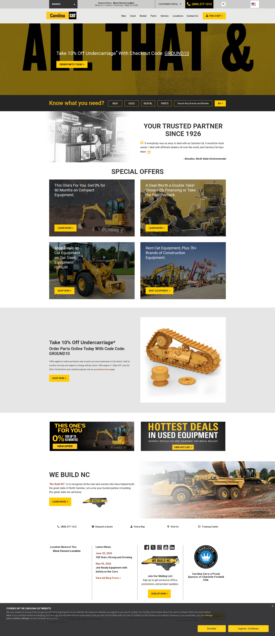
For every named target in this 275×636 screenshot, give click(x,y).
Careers (108, 5)
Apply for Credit (131, 5)
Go (219, 103)
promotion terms (102, 369)
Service (165, 16)
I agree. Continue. (248, 628)
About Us (99, 5)
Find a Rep (139, 526)
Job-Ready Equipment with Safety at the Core (111, 567)
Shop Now (58, 378)
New (123, 16)
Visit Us (174, 526)
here (8, 615)
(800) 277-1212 (202, 4)
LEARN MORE (59, 501)
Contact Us (192, 16)
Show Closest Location (123, 3)
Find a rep (215, 16)
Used (133, 16)
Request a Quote (104, 526)
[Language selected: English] (254, 4)
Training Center (209, 526)
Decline (211, 628)
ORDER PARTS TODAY (71, 64)
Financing (118, 5)
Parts (153, 16)
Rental (143, 16)
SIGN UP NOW (158, 593)
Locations (178, 16)
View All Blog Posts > (108, 578)
